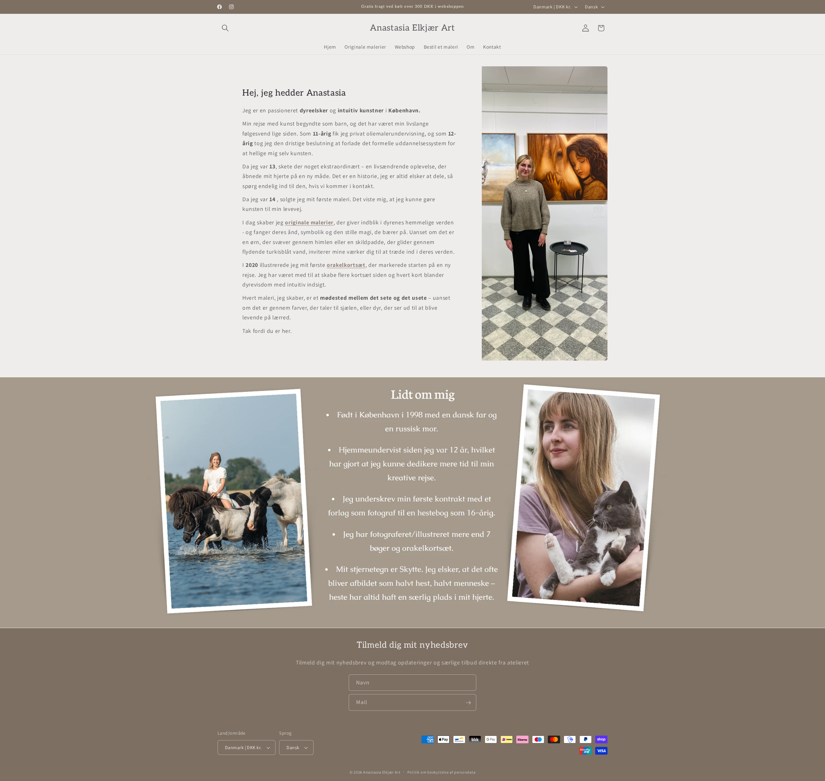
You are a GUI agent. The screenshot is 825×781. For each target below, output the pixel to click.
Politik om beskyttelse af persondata (441, 772)
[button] (225, 28)
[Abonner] (468, 702)
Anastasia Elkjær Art (381, 772)
